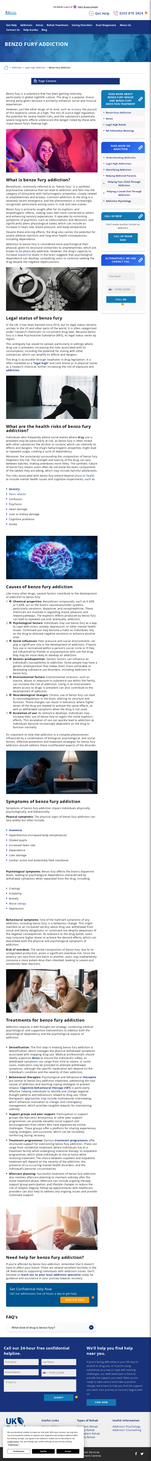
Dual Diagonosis (106, 25)
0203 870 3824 (131, 13)
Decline (43, 1451)
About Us (125, 25)
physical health (85, 475)
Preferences (18, 1451)
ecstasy (76, 109)
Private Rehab (86, 1437)
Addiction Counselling (127, 1430)
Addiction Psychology (127, 1426)
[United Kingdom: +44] (110, 289)
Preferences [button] (13, 1445)
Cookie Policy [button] (13, 1442)
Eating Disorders (82, 25)
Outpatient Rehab (88, 1433)
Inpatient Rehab (87, 1426)
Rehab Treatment (57, 25)
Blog (44, 29)
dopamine (24, 254)
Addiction (26, 25)
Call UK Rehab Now (123, 238)
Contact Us (13, 29)
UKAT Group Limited (88, 7)
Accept (68, 1451)
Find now (101, 1402)
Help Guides (30, 29)
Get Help (102, 13)
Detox (39, 25)
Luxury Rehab (86, 1430)
